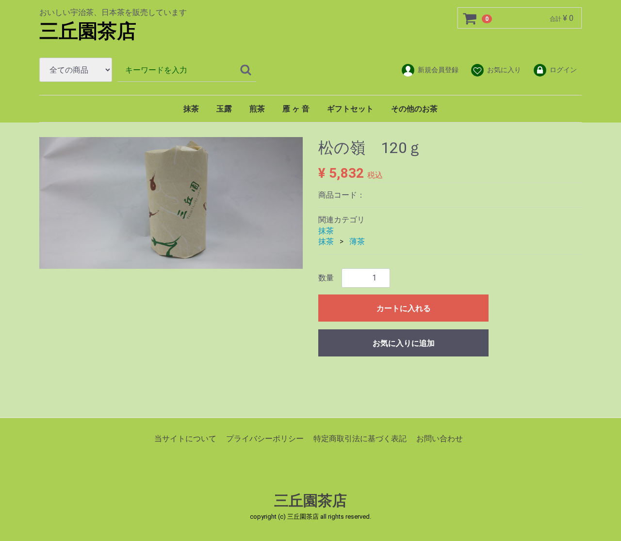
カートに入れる (403, 307)
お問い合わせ (439, 438)
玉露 (224, 108)
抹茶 (191, 108)
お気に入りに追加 (404, 342)
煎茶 (257, 108)
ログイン (563, 70)
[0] (470, 18)
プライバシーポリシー (265, 438)
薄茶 (357, 241)
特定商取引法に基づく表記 (360, 438)
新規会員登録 (438, 70)
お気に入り (504, 70)
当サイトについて (185, 438)
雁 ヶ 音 (296, 108)
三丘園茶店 (87, 31)
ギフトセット (350, 108)
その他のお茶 (414, 108)
